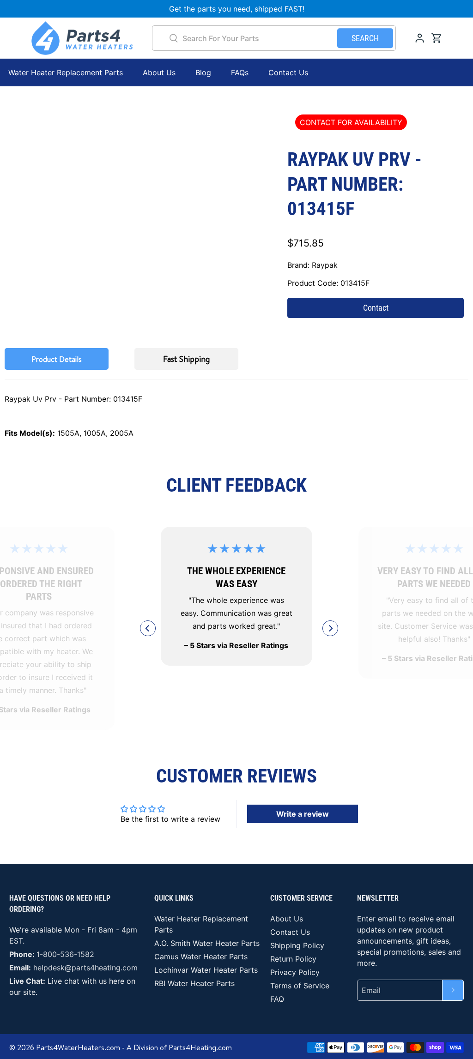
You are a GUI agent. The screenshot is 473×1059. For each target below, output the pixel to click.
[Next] (330, 628)
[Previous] (148, 628)
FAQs (240, 72)
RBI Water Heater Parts (194, 983)
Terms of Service (299, 985)
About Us (159, 72)
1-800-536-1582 (65, 954)
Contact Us (288, 72)
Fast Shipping (186, 359)
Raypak (325, 265)
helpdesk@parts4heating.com (85, 967)
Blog (203, 72)
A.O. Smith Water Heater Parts (207, 943)
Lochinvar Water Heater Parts (206, 970)
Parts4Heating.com (200, 1047)
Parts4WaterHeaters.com (78, 1047)
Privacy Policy (295, 972)
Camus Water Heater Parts (201, 956)
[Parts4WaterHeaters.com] (82, 38)
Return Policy (293, 958)
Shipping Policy (297, 945)
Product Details (56, 359)
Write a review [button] (302, 813)
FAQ (277, 999)
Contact (375, 308)
